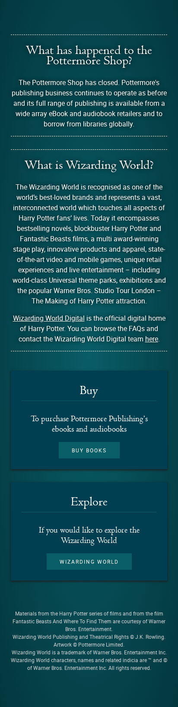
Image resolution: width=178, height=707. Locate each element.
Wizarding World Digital (49, 318)
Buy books (89, 450)
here (151, 339)
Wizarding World (89, 561)
